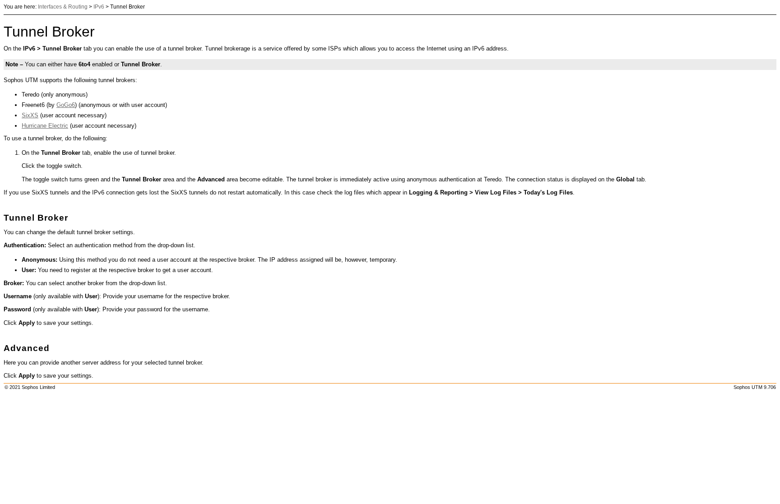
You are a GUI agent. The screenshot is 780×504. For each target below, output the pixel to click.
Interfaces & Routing (63, 7)
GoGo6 (65, 105)
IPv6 (98, 7)
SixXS (30, 115)
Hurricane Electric (45, 125)
